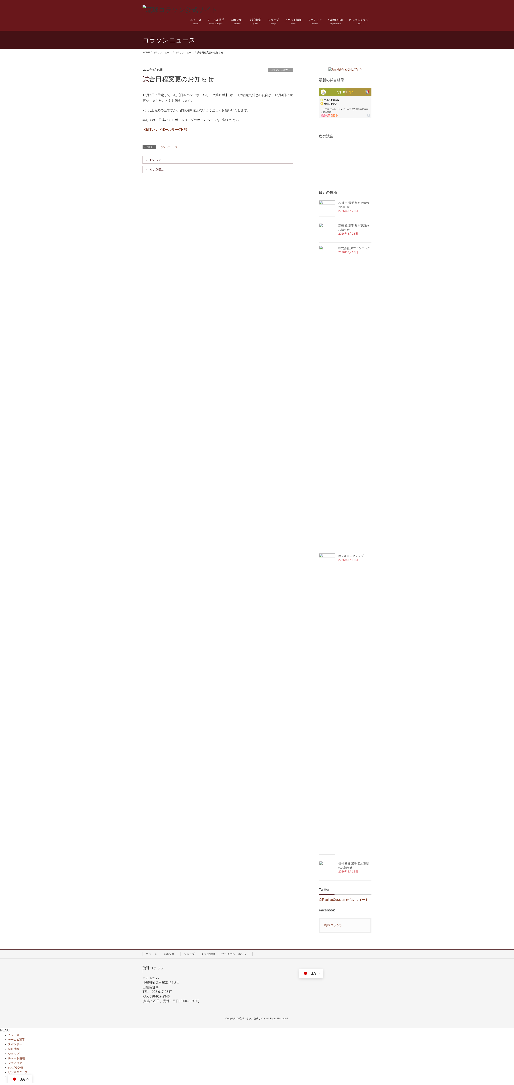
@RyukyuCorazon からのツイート (343, 899)
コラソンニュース (280, 69)
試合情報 (13, 1048)
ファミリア (15, 1063)
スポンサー (170, 954)
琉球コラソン (333, 925)
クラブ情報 (208, 954)
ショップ (189, 954)
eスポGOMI (15, 1067)
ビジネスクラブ (18, 1072)
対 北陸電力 (157, 169)
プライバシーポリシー (235, 954)
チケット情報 (16, 1058)
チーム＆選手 (16, 1039)
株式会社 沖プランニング (354, 248)
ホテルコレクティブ (351, 555)
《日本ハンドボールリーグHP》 (166, 129)
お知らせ (155, 160)
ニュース (151, 954)
